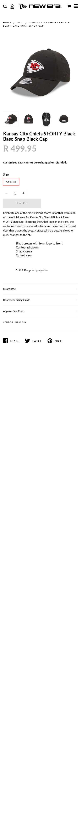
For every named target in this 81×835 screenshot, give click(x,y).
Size (6, 174)
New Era (21, 322)
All (19, 22)
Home (7, 22)
